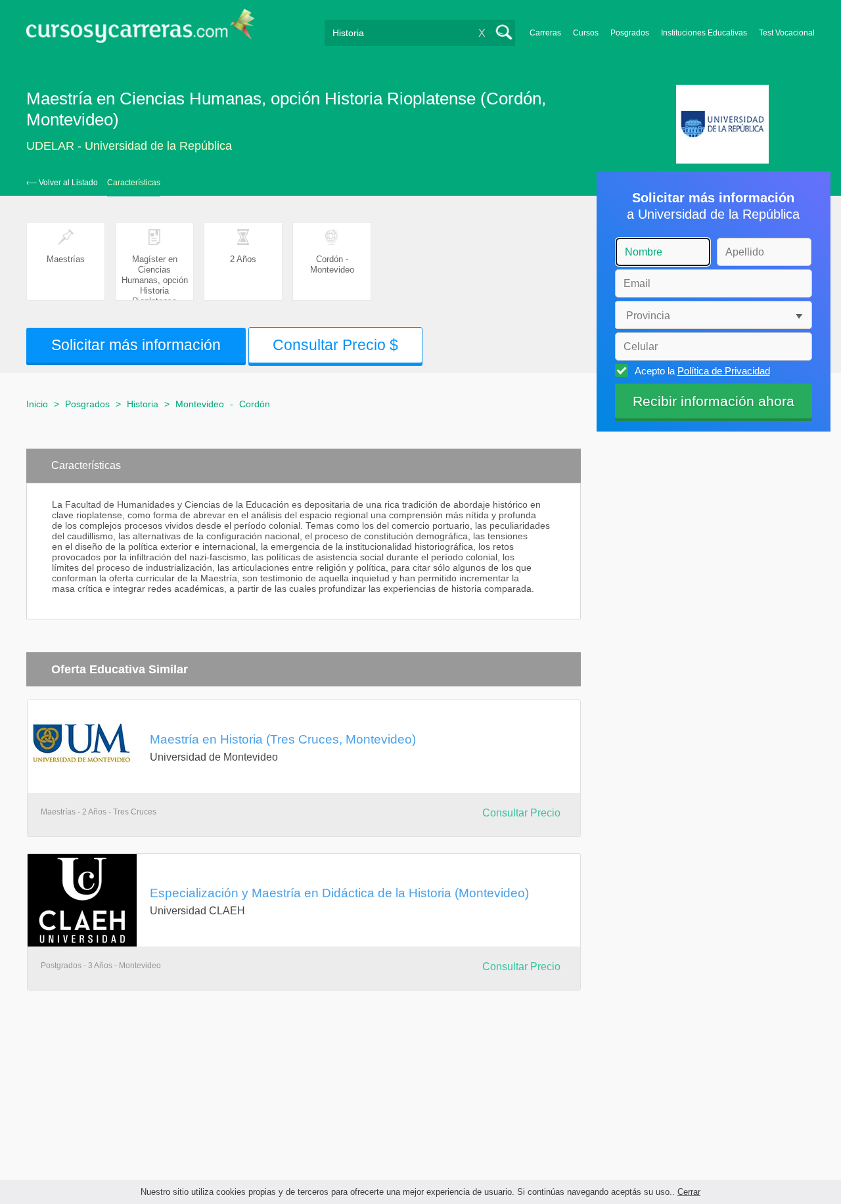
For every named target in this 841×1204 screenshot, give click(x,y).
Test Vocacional (787, 33)
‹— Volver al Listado (62, 182)
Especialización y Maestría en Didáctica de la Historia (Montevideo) (339, 892)
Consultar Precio (521, 812)
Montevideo (199, 404)
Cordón (254, 404)
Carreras (545, 33)
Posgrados (629, 33)
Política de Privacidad (723, 370)
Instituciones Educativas (704, 33)
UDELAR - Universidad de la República (129, 145)
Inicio (37, 404)
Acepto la (702, 370)
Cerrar (688, 1192)
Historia (142, 404)
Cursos (586, 33)
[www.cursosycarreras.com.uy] (140, 30)
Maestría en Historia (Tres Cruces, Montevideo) (283, 739)
